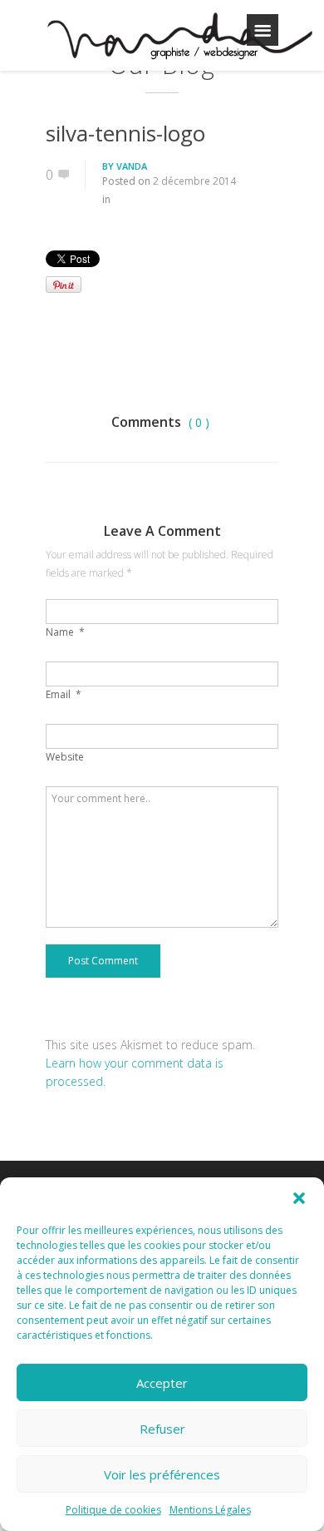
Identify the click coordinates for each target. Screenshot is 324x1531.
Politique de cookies (113, 1510)
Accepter (162, 1383)
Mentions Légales (210, 1510)
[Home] (179, 38)
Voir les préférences (162, 1474)
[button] (299, 1198)
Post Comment (103, 961)
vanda (131, 166)
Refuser (162, 1428)
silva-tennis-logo (125, 133)
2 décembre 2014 (194, 181)
